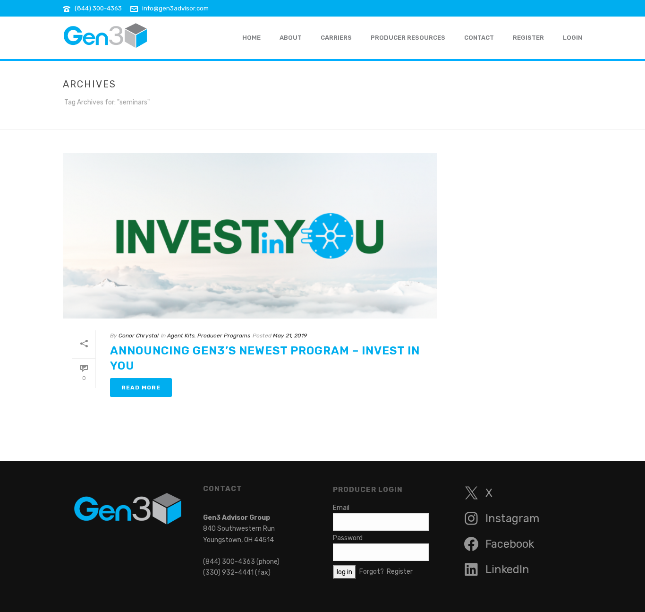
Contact (479, 37)
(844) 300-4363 (98, 8)
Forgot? (371, 572)
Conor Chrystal (139, 335)
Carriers (336, 37)
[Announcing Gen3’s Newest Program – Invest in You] (250, 236)
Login (572, 37)
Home (531, 120)
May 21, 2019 (290, 335)
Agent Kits (181, 335)
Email (341, 508)
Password (348, 538)
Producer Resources (408, 37)
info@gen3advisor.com (175, 8)
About (291, 37)
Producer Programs (223, 335)
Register (528, 37)
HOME (251, 37)
